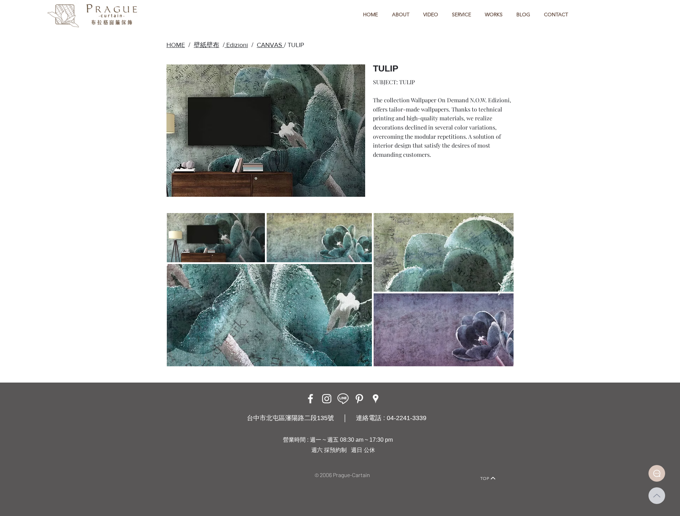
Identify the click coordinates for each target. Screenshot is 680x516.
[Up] (656, 495)
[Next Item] (501, 289)
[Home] (186, 468)
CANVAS (270, 44)
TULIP (296, 44)
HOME (175, 44)
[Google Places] (375, 398)
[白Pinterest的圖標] (359, 398)
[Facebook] (310, 398)
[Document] (656, 473)
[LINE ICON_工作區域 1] (343, 398)
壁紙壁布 (206, 44)
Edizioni (236, 44)
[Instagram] (327, 398)
